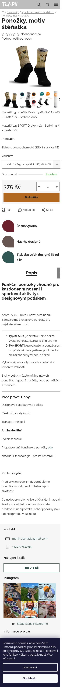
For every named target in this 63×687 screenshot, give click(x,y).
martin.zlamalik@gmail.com (29, 538)
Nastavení (30, 667)
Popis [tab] (31, 272)
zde (50, 447)
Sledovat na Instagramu (32, 623)
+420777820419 (22, 546)
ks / (31, 567)
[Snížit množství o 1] (39, 186)
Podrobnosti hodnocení (17, 38)
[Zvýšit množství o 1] (56, 186)
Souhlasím (30, 678)
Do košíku (31, 197)
